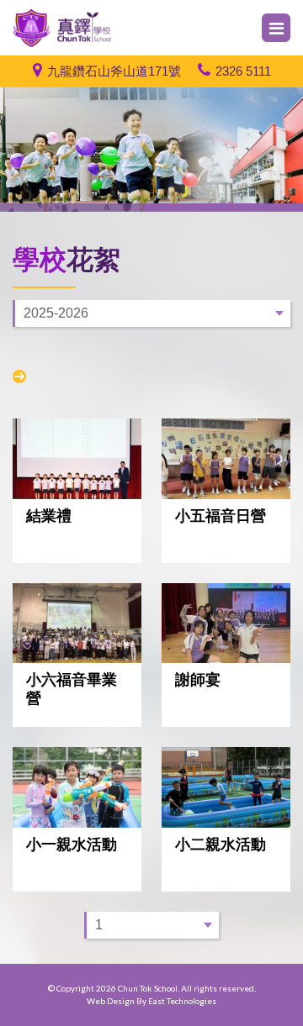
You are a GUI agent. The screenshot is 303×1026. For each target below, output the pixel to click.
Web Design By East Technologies (151, 1001)
